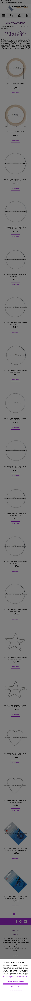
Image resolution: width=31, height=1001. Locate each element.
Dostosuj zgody (15, 986)
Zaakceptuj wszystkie (15, 991)
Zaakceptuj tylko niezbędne (15, 982)
